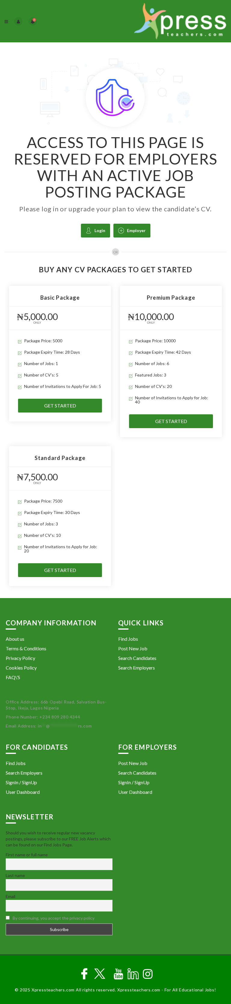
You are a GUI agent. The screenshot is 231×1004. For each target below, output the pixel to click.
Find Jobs (128, 639)
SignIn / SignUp (21, 782)
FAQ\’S (13, 677)
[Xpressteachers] (170, 21)
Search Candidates (137, 658)
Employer (136, 230)
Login (99, 230)
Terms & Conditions (26, 648)
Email (10, 896)
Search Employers (136, 667)
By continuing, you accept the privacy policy (53, 918)
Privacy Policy (20, 658)
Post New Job (132, 648)
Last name (15, 875)
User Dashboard (23, 792)
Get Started (60, 405)
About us (15, 639)
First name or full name (27, 854)
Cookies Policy (21, 667)
